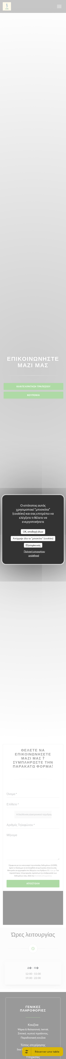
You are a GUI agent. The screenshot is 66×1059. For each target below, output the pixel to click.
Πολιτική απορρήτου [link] (34, 551)
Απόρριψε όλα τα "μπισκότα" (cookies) (33, 538)
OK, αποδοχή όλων (33, 531)
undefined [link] (33, 555)
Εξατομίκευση (33, 545)
